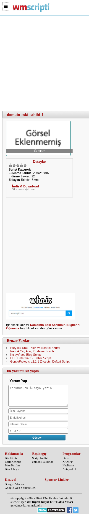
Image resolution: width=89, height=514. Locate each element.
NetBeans (68, 465)
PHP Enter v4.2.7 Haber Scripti (31, 358)
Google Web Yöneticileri (20, 487)
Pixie (66, 458)
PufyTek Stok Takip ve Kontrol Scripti (35, 348)
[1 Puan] (10, 165)
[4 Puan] (21, 165)
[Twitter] (76, 510)
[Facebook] (69, 510)
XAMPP (68, 461)
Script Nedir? (40, 458)
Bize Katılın (12, 465)
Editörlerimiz (13, 461)
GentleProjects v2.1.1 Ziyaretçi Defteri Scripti (40, 361)
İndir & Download (25, 186)
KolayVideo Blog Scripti (26, 354)
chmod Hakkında (42, 461)
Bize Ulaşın (12, 469)
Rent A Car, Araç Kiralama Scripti (32, 351)
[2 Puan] (14, 165)
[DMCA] (51, 510)
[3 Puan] (18, 165)
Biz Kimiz (11, 458)
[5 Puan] (25, 165)
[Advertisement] (44, 63)
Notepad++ (69, 469)
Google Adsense (15, 484)
